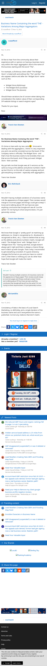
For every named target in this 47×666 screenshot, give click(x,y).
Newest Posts (10, 417)
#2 (45, 134)
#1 (45, 50)
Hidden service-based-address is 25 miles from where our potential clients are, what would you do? (24, 435)
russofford (6, 29)
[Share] (41, 49)
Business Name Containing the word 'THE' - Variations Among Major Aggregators (22, 25)
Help (2, 644)
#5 (45, 303)
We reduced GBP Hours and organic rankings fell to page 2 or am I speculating (24, 423)
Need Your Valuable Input (15, 468)
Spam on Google (11, 496)
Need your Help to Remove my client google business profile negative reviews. (22, 490)
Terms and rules (6, 636)
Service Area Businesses (13, 442)
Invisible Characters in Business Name (20, 514)
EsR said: (6, 271)
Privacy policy (5, 640)
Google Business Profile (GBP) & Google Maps (20, 453)
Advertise (4, 631)
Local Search (9, 429)
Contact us (4, 627)
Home (3, 649)
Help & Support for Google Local (16, 485)
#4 (45, 228)
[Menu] (2, 3)
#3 (45, 193)
